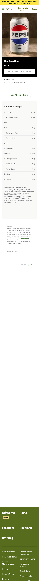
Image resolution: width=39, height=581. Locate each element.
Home (23, 513)
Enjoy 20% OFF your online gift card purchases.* (19, 2)
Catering (7, 538)
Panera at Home (9, 557)
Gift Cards (8, 514)
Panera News (8, 574)
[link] (7, 8)
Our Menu (26, 528)
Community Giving (28, 559)
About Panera (8, 552)
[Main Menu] (3, 8)
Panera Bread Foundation (26, 553)
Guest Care (25, 571)
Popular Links (26, 576)
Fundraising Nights (25, 565)
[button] (19, 267)
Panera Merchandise (8, 563)
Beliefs (5, 569)
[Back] (5, 16)
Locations (8, 528)
